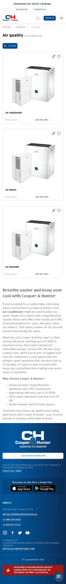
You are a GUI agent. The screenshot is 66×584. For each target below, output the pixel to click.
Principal (7, 27)
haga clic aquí (12, 471)
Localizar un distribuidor (33, 456)
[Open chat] (58, 576)
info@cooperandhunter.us (20, 514)
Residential (22, 9)
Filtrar (12, 46)
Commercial (39, 9)
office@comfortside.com (19, 549)
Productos (21, 27)
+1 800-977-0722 (12, 525)
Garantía (49, 18)
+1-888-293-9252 (12, 519)
